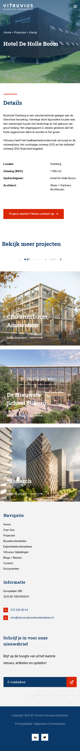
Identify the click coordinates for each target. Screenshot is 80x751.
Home (7, 32)
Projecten (20, 32)
